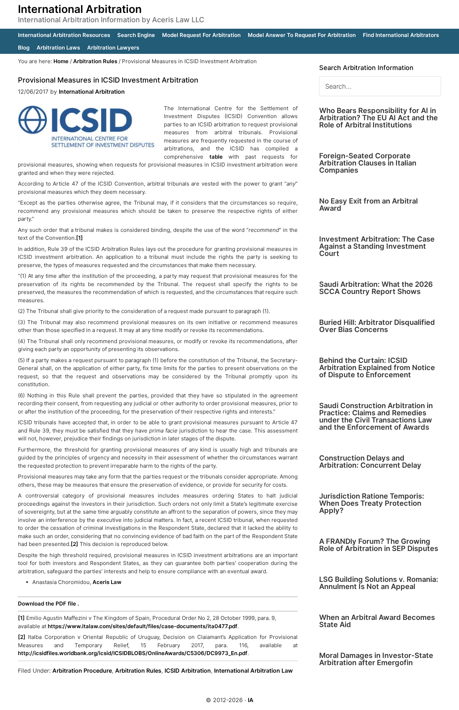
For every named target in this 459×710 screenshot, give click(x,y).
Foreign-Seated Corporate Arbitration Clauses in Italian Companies (367, 162)
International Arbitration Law (253, 670)
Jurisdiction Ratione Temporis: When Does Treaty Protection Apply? (371, 503)
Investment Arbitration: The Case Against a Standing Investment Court (377, 246)
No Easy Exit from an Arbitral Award (368, 204)
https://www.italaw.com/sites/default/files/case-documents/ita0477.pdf (142, 626)
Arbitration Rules (138, 670)
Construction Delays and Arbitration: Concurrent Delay (370, 462)
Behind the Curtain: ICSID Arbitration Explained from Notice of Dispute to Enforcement (377, 367)
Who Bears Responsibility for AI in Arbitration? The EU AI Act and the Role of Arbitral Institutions (378, 117)
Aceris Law (107, 582)
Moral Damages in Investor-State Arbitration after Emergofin (376, 659)
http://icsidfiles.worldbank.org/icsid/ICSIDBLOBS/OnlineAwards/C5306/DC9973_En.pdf (132, 653)
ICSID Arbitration (188, 670)
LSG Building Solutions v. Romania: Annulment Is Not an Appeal (378, 583)
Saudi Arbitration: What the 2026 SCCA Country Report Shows (376, 288)
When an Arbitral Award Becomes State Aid (377, 621)
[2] (74, 544)
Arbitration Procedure (82, 670)
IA (251, 700)
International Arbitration (80, 9)
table (216, 156)
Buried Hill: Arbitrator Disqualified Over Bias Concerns (377, 326)
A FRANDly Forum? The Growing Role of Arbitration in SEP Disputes (378, 545)
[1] (79, 237)
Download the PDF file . (48, 603)
